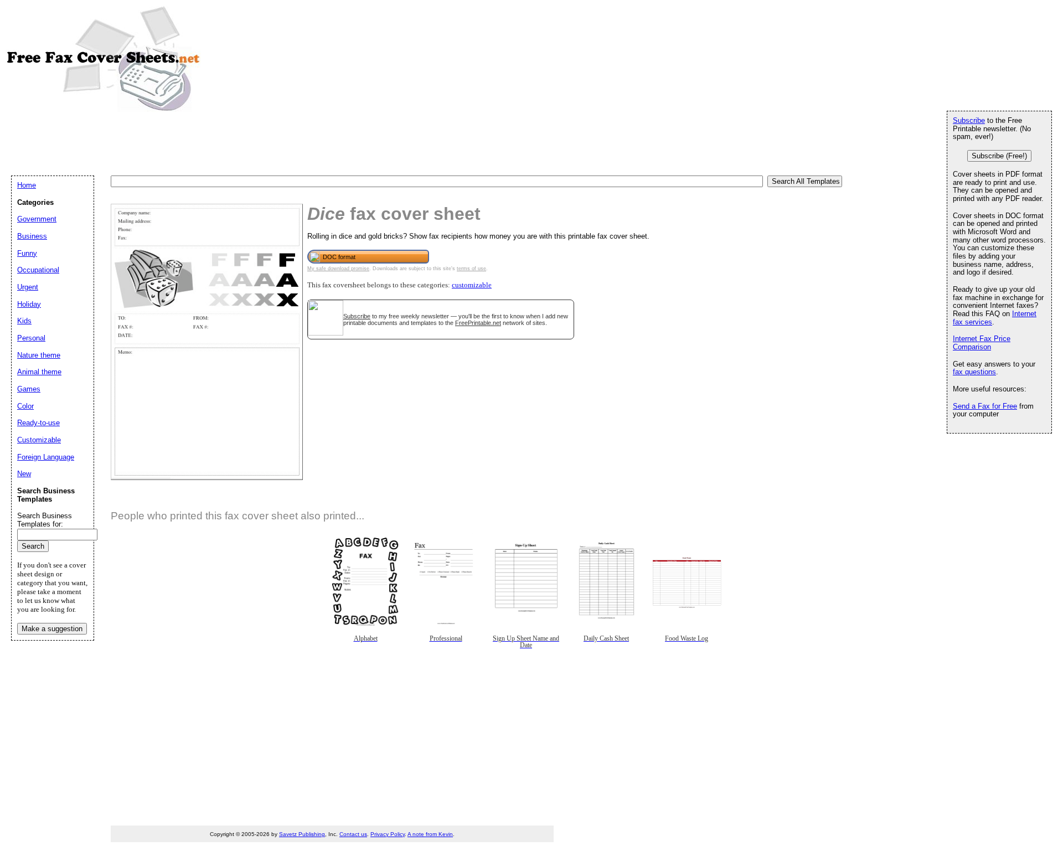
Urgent (27, 287)
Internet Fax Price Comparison (981, 342)
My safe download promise (338, 268)
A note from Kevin (430, 834)
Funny (27, 253)
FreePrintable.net (478, 322)
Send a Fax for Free (985, 406)
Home (26, 185)
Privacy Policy (387, 834)
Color (25, 406)
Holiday (29, 304)
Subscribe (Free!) (999, 156)
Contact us (353, 834)
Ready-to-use (38, 423)
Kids (24, 321)
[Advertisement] (212, 143)
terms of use (471, 268)
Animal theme (39, 372)
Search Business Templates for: (44, 520)
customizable (472, 285)
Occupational (38, 270)
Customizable (39, 440)
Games (28, 389)
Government (36, 219)
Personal (31, 338)
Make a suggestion (52, 629)
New (24, 474)
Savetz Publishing (302, 834)
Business (32, 236)
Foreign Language (45, 457)
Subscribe (356, 316)
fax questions (974, 372)
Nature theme (38, 355)
